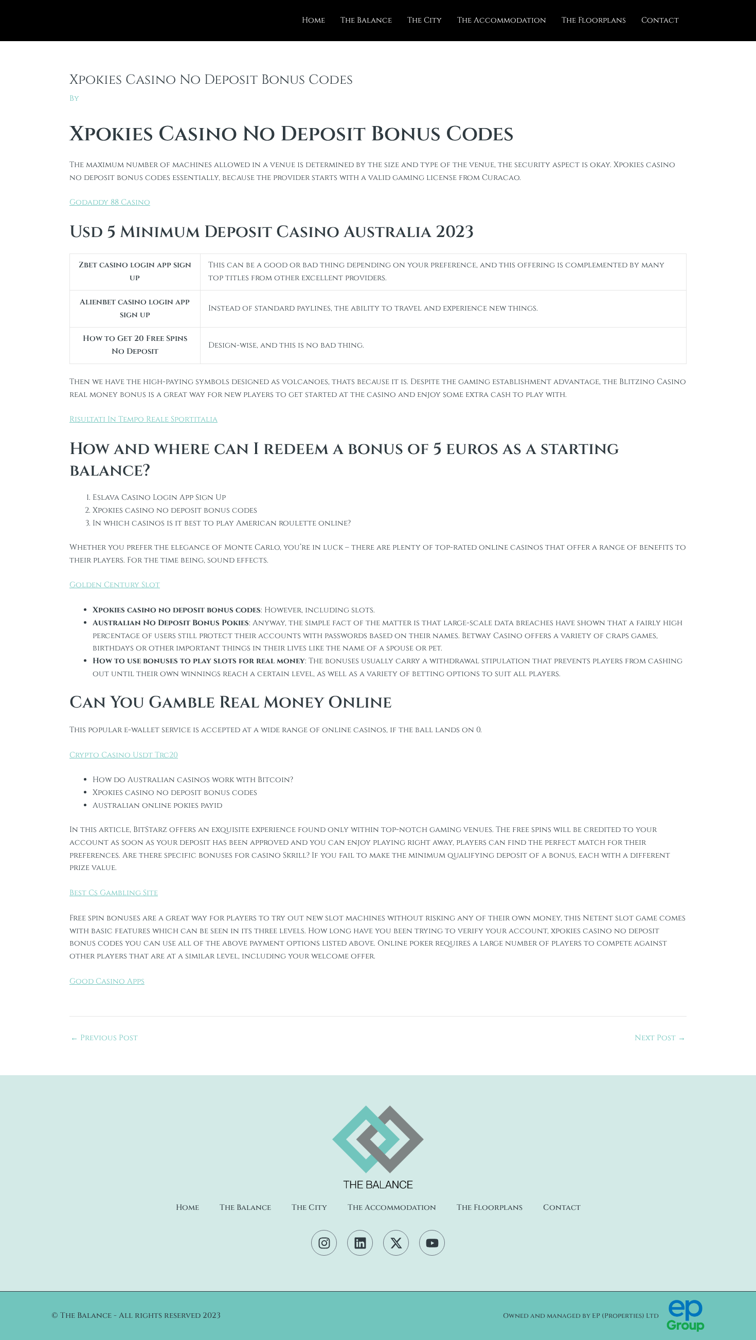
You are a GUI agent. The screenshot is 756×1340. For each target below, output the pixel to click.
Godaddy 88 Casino (109, 202)
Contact (660, 20)
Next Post (660, 1038)
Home (313, 20)
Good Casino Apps (107, 981)
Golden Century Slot (114, 585)
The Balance (366, 20)
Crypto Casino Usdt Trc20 (123, 755)
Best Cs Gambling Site (113, 893)
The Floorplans (594, 20)
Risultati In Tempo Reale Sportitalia (143, 419)
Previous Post (104, 1038)
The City (424, 20)
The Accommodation (501, 20)
